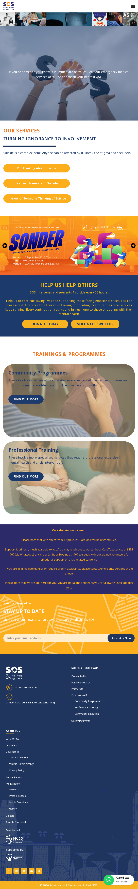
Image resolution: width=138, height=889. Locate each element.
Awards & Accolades (17, 822)
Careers (10, 815)
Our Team (11, 745)
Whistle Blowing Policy (21, 763)
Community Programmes (88, 701)
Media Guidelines (18, 802)
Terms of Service (18, 757)
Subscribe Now (121, 638)
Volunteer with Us (81, 682)
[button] (133, 6)
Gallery (13, 808)
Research (14, 789)
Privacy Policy (16, 770)
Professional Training (86, 707)
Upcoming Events (80, 720)
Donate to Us (78, 676)
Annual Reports (14, 777)
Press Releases (17, 795)
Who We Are (13, 739)
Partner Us (77, 688)
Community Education (87, 713)
